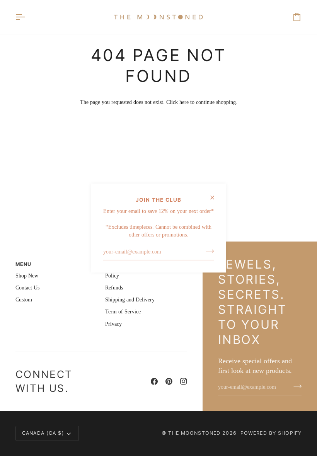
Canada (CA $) (43, 433)
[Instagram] (183, 381)
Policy (112, 276)
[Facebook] (154, 381)
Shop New (26, 276)
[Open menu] (27, 17)
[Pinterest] (168, 381)
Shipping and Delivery (130, 300)
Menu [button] (23, 264)
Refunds (114, 288)
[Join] (207, 251)
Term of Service (123, 312)
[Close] (215, 197)
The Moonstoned (194, 433)
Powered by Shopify (271, 433)
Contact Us (27, 288)
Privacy (113, 324)
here (184, 102)
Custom (23, 300)
